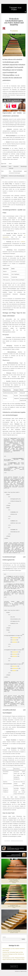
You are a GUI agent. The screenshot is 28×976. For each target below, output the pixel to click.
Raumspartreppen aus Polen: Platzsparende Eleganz (13, 957)
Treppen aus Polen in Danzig (17, 840)
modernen (23, 241)
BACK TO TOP (13, 966)
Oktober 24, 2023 (6, 83)
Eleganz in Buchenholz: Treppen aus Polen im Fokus (13, 959)
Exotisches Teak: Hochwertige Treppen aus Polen (13, 952)
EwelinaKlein (15, 30)
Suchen (4, 937)
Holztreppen (7, 840)
